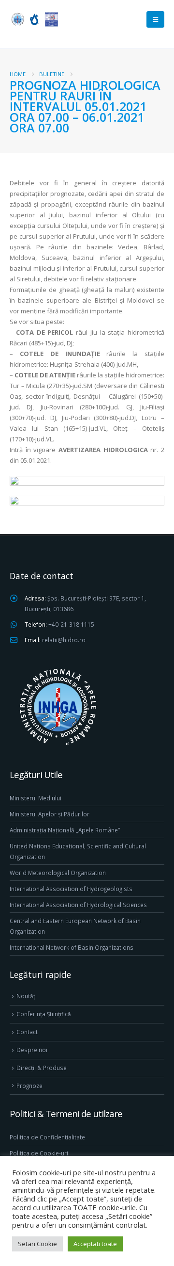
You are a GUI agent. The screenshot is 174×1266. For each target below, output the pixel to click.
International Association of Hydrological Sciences (78, 905)
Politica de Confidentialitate (47, 1137)
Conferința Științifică (43, 1014)
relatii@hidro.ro (64, 640)
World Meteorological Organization (58, 872)
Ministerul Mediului (35, 798)
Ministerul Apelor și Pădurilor (49, 814)
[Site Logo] (34, 19)
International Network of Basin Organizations (71, 947)
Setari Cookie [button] (37, 1243)
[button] (155, 19)
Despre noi (31, 1050)
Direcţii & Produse (41, 1067)
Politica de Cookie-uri (39, 1153)
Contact (27, 1032)
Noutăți (26, 996)
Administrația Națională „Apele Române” (65, 830)
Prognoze (29, 1085)
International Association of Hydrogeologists (71, 889)
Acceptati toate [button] (95, 1243)
